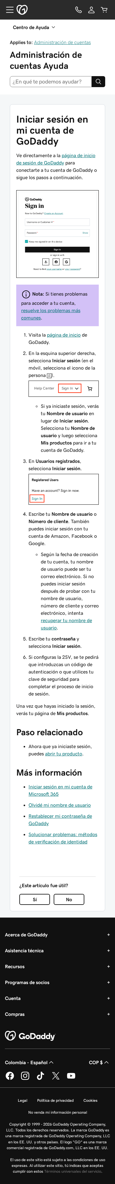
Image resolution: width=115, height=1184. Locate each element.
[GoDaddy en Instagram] (25, 1078)
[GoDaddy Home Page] (30, 1036)
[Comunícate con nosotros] (78, 10)
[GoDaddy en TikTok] (40, 1078)
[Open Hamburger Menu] (7, 9)
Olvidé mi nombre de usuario (60, 804)
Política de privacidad (55, 1100)
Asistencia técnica (24, 950)
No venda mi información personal (57, 1112)
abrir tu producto (63, 753)
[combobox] (51, 81)
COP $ (96, 1062)
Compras (15, 1014)
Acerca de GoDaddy (26, 934)
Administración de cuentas (62, 42)
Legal (22, 1100)
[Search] (98, 81)
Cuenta (13, 998)
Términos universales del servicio (72, 1171)
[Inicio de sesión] (91, 10)
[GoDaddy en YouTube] (71, 1078)
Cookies (90, 1100)
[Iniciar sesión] (57, 233)
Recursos (15, 966)
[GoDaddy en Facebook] (10, 1078)
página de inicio (64, 334)
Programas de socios (27, 982)
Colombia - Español (26, 1062)
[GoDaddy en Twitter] (56, 1078)
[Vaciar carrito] (104, 10)
